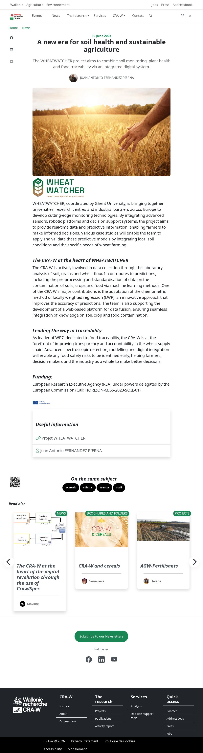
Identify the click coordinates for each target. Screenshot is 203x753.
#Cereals (71, 487)
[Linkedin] (11, 49)
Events (37, 15)
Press (165, 5)
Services (100, 15)
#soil (119, 487)
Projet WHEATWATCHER (63, 438)
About (63, 714)
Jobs (155, 5)
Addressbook (183, 5)
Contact (138, 15)
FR (182, 15)
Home (13, 28)
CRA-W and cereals (99, 565)
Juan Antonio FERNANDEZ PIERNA (107, 78)
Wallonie (16, 5)
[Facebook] (11, 37)
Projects (100, 711)
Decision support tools (142, 716)
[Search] (157, 16)
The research (77, 15)
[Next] (194, 562)
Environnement (58, 5)
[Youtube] (114, 659)
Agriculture (34, 5)
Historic (64, 706)
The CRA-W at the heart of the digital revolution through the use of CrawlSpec (38, 577)
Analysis (136, 706)
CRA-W (118, 15)
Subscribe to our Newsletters (101, 636)
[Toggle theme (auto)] (190, 16)
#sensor (104, 487)
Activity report (104, 726)
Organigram (67, 721)
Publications (103, 718)
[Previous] (8, 562)
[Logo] (30, 705)
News (56, 15)
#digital (88, 487)
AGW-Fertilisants (159, 565)
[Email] (11, 61)
